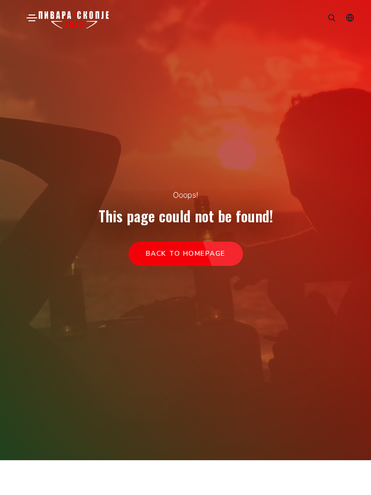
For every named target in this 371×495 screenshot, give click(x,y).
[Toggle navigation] (32, 18)
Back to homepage (186, 253)
